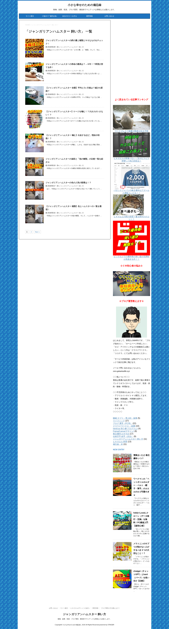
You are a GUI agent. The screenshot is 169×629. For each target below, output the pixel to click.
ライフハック (119, 421)
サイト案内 (30, 16)
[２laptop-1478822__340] (131, 283)
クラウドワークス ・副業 (124, 426)
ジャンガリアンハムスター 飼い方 (71, 47)
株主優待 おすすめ (121, 434)
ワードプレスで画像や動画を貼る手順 (131, 131)
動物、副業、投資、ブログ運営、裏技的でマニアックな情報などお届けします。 (84, 619)
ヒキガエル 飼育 (120, 442)
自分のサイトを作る (69, 16)
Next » (37, 232)
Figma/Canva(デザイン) (123, 431)
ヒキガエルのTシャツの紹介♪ (80, 608)
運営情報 (89, 16)
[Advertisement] (131, 57)
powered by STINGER (106, 625)
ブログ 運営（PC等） (122, 423)
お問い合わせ (109, 16)
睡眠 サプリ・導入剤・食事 (125, 418)
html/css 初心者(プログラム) (125, 429)
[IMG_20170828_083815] (131, 322)
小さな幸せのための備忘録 (84, 5)
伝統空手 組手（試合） (123, 436)
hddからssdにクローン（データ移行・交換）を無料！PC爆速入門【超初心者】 (141, 519)
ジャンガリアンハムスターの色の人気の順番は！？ (68, 183)
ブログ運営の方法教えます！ (110, 608)
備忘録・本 (118, 444)
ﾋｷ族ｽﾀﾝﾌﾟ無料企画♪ (49, 16)
